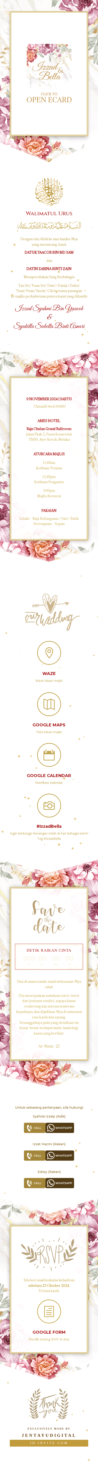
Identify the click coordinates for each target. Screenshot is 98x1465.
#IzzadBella (49, 826)
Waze (49, 673)
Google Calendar (49, 775)
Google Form (49, 1332)
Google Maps (49, 725)
